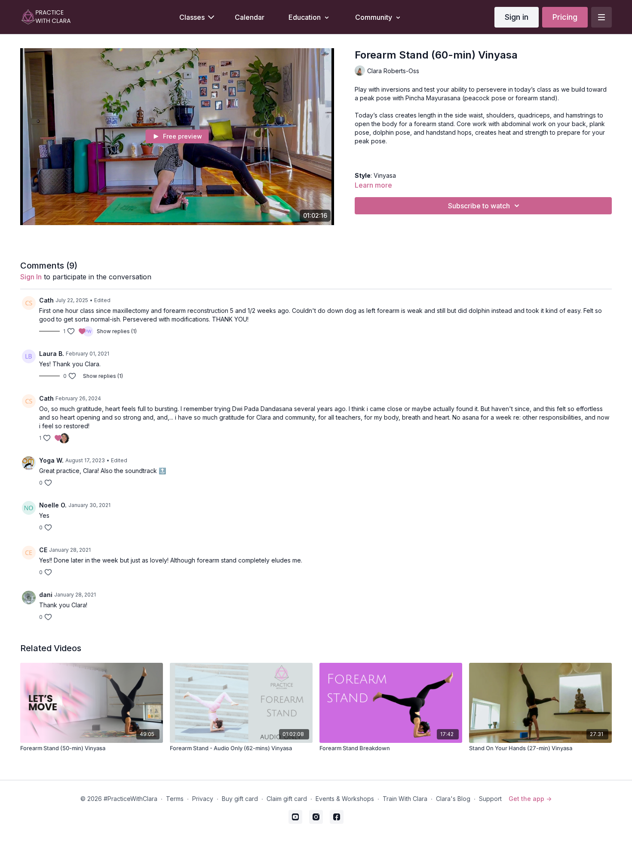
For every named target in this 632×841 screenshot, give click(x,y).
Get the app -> (530, 798)
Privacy (202, 798)
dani (45, 594)
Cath (46, 300)
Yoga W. (51, 460)
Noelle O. (53, 505)
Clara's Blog (453, 798)
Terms (175, 798)
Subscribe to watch (479, 205)
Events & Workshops (345, 798)
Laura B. (51, 353)
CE (43, 549)
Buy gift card (240, 798)
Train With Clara (405, 798)
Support (490, 798)
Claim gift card (287, 798)
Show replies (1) (117, 331)
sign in (31, 276)
